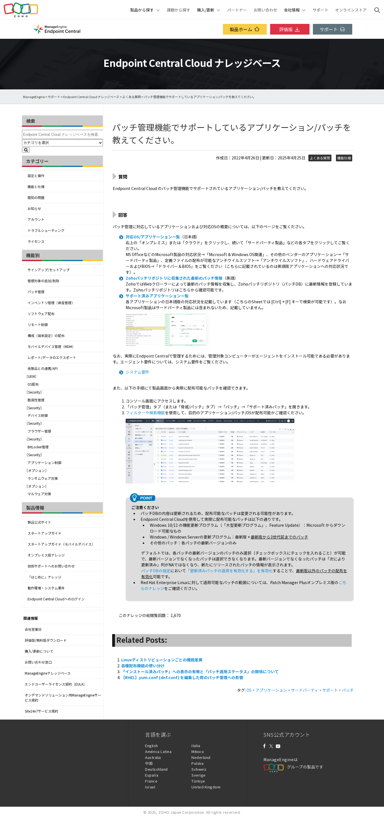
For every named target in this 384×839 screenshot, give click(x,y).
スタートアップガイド (44, 533)
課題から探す (178, 10)
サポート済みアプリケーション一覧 (157, 295)
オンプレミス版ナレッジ (46, 555)
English (151, 745)
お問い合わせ (265, 10)
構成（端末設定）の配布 (46, 335)
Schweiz (199, 769)
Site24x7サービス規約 (41, 711)
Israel (150, 787)
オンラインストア (351, 10)
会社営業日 (33, 629)
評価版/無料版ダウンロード (46, 640)
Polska (197, 763)
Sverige (198, 775)
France (151, 781)
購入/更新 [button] (205, 10)
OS (249, 690)
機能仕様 (344, 157)
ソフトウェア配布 (41, 313)
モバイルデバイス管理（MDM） (51, 346)
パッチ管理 (36, 291)
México (197, 751)
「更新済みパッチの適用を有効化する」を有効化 (229, 570)
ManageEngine (34, 96)
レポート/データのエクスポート (52, 357)
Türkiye (198, 781)
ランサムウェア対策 (43, 478)
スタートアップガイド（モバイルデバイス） (61, 544)
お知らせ (34, 208)
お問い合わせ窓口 (38, 662)
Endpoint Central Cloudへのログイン (56, 598)
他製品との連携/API (43, 368)
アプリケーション (271, 690)
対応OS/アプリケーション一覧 (153, 236)
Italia (195, 745)
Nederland (201, 757)
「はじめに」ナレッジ (44, 577)
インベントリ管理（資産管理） (51, 302)
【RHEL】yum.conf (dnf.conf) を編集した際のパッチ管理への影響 (182, 677)
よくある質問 (131, 96)
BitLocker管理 (38, 446)
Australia (153, 757)
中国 (149, 763)
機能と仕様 (36, 186)
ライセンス (36, 241)
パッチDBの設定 (155, 570)
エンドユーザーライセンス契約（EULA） (56, 684)
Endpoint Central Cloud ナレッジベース (91, 96)
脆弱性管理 (36, 399)
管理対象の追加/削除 (43, 280)
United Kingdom (205, 787)
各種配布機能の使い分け (142, 665)
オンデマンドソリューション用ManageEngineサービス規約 (63, 698)
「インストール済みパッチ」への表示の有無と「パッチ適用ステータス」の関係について (200, 671)
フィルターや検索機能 (145, 412)
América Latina (158, 751)
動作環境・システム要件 (46, 588)
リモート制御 (38, 324)
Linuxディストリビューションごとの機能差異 (161, 659)
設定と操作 (36, 175)
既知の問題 (36, 197)
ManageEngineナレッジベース (48, 673)
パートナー (237, 10)
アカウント (36, 219)
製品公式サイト (39, 522)
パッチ (348, 690)
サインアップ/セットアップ (48, 269)
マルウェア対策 (39, 493)
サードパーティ (304, 690)
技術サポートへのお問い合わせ (51, 566)
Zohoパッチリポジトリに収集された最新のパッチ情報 (174, 278)
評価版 (286, 29)
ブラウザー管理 (39, 431)
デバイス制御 (38, 415)
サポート (320, 10)
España (151, 775)
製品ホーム (241, 29)
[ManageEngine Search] (377, 9)
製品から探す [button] (142, 10)
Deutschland (156, 769)
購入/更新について (39, 651)
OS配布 (33, 384)
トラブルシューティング (46, 230)
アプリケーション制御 (44, 462)
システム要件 (137, 372)
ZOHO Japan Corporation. (181, 812)
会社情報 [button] (292, 10)
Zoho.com (20, 9)
